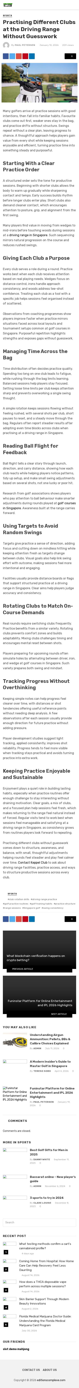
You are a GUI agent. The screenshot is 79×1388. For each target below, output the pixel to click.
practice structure (65, 903)
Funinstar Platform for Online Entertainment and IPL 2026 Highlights (52, 1093)
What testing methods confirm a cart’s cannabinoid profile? (45, 1246)
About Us (50, 1370)
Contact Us (31, 1370)
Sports (7, 16)
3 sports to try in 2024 (47, 1198)
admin (37, 1048)
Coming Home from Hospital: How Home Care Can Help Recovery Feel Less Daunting (46, 1265)
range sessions (12, 908)
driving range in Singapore (28, 235)
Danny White (41, 1159)
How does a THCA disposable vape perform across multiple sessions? (42, 1284)
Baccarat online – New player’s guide (53, 1179)
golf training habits (41, 903)
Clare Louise (42, 1203)
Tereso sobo (42, 1071)
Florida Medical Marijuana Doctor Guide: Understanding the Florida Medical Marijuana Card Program (45, 1321)
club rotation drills (19, 899)
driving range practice (44, 899)
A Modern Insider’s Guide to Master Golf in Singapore (50, 1064)
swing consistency (53, 908)
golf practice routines (16, 903)
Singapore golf (32, 908)
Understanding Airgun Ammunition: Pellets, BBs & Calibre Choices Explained (50, 1039)
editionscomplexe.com (51, 1380)
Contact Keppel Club (32, 862)
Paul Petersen (25, 45)
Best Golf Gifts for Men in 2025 (49, 1152)
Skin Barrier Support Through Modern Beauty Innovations (44, 1301)
